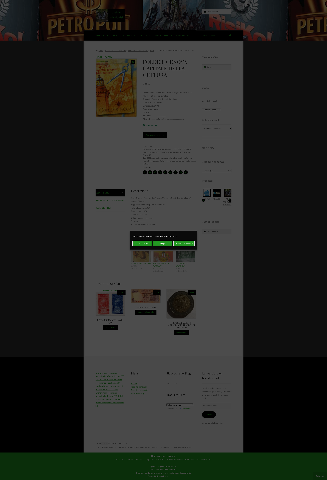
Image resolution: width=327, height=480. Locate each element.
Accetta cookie (142, 243)
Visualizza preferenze (184, 243)
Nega (162, 243)
